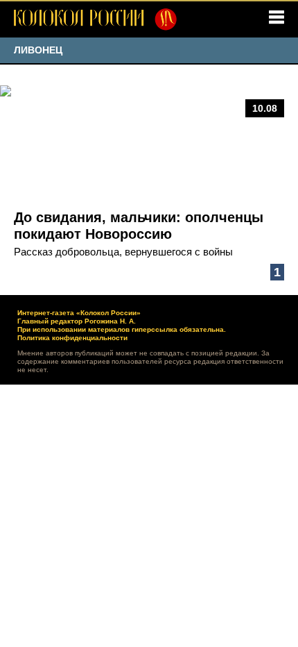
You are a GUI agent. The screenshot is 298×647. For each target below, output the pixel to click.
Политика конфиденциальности (72, 338)
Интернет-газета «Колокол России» (79, 313)
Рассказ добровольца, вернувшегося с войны (123, 252)
